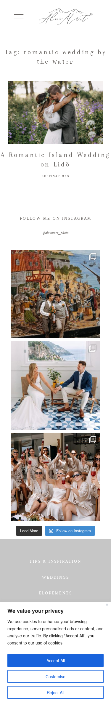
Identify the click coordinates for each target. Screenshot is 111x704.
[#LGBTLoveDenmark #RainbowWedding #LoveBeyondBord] (55, 294)
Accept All (55, 660)
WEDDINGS (55, 577)
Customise (55, 676)
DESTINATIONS (55, 176)
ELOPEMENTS (55, 593)
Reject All (55, 692)
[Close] (107, 604)
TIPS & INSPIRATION (55, 561)
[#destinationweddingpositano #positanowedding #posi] (55, 385)
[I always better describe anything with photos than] (55, 477)
